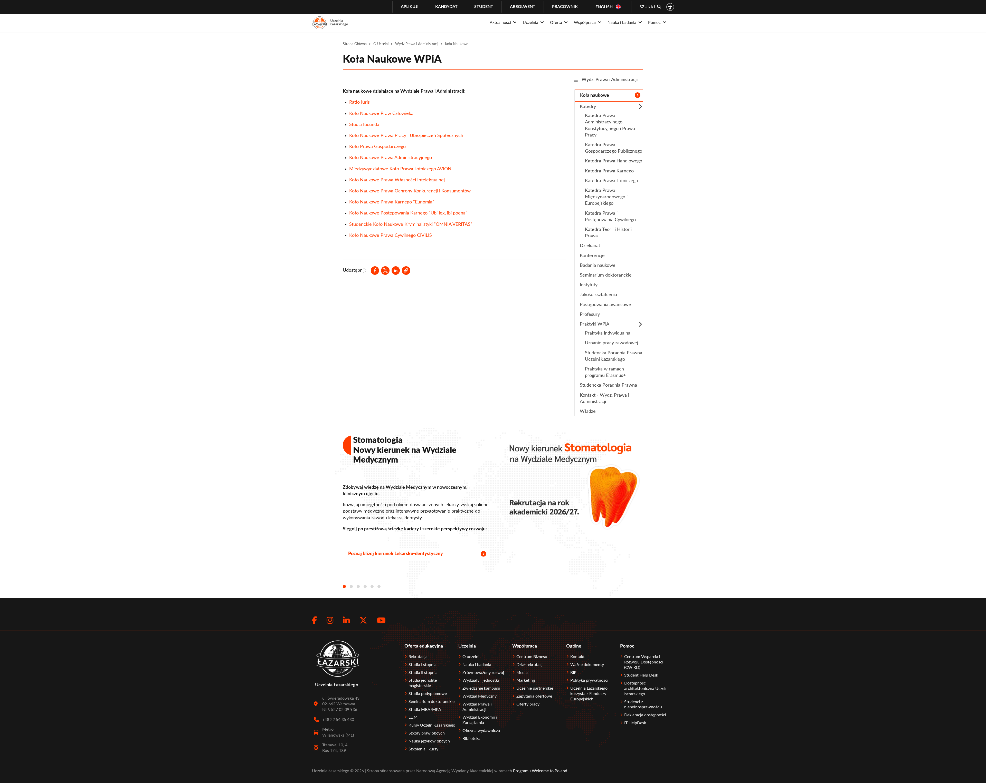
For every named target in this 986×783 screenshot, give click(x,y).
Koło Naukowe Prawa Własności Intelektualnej (397, 180)
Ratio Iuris (359, 102)
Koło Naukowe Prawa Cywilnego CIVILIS (390, 235)
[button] (406, 270)
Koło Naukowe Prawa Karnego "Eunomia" (391, 202)
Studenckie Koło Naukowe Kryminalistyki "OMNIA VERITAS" (410, 224)
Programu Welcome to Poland (539, 771)
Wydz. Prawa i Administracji (610, 79)
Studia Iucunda (364, 124)
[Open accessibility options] (670, 7)
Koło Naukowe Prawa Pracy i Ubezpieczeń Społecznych (406, 135)
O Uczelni (380, 44)
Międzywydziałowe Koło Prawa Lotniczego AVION (400, 169)
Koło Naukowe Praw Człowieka (381, 113)
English (604, 7)
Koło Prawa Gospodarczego (377, 146)
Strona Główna (355, 44)
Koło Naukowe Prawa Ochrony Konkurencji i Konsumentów (410, 191)
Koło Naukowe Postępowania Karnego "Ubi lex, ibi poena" (408, 213)
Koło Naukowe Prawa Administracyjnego (390, 157)
